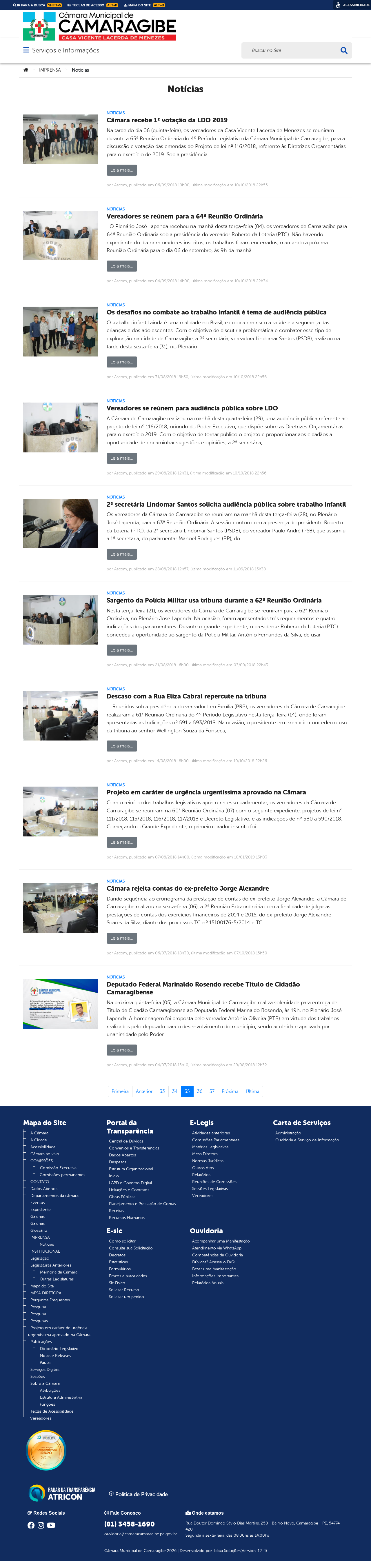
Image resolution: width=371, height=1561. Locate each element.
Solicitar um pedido (126, 1297)
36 (199, 1091)
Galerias (37, 1216)
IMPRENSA (50, 70)
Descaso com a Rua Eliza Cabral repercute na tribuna (187, 696)
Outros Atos (203, 1168)
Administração (288, 1133)
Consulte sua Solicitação (131, 1248)
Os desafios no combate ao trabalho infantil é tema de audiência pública (217, 312)
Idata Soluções (227, 1551)
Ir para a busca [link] (38, 5)
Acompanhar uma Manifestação (221, 1241)
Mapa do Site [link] (146, 5)
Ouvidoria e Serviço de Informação (307, 1140)
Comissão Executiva (58, 1168)
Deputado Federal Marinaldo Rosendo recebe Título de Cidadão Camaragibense (203, 988)
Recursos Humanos (127, 1218)
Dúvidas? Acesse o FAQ (213, 1262)
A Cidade (38, 1140)
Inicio (114, 1176)
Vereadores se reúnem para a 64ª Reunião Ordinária (185, 216)
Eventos (37, 1202)
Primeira (120, 1091)
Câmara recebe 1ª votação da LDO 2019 (167, 120)
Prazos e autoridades (128, 1276)
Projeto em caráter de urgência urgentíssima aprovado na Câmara (206, 792)
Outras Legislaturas (57, 1279)
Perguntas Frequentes (50, 1300)
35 (187, 1091)
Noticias (116, 113)
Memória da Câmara (58, 1272)
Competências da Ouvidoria (217, 1255)
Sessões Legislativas (210, 1189)
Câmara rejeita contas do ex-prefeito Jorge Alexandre (188, 888)
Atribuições (50, 1390)
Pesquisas (39, 1321)
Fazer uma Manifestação (214, 1269)
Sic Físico (117, 1283)
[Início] (25, 70)
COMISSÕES (41, 1161)
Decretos (117, 1255)
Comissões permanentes (62, 1175)
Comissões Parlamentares (215, 1140)
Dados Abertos (43, 1189)
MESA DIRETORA (45, 1293)
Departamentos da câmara (54, 1196)
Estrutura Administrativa (61, 1397)
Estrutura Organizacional (131, 1169)
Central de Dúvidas (126, 1141)
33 (162, 1091)
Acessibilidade (43, 1147)
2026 (171, 1551)
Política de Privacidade (141, 1494)
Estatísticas (118, 1262)
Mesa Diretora (205, 1154)
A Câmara (39, 1133)
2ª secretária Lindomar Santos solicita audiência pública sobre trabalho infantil (226, 504)
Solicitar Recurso (124, 1290)
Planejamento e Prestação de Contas (142, 1204)
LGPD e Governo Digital (130, 1183)
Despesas (117, 1162)
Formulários (120, 1269)
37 (212, 1091)
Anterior (144, 1091)
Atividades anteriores (211, 1133)
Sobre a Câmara (45, 1383)
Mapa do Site (42, 1286)
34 (174, 1091)
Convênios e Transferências (134, 1148)
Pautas (45, 1362)
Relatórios (201, 1175)
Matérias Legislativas (210, 1147)
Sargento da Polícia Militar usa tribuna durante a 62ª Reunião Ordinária (214, 600)
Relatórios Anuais (207, 1283)
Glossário (38, 1230)
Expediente (40, 1209)
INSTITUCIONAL (45, 1251)
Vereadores (40, 1418)
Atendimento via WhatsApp (216, 1248)
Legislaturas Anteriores (50, 1265)
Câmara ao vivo (44, 1154)
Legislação (39, 1258)
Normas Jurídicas (207, 1161)
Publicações (41, 1342)
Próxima (230, 1091)
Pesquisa (38, 1307)
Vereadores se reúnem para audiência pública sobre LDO (192, 408)
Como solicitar (122, 1241)
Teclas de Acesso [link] (94, 5)
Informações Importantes (215, 1276)
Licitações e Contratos (129, 1190)
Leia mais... (121, 170)
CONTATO (39, 1182)
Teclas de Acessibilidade (52, 1411)
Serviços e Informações (65, 50)
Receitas (116, 1211)
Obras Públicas (122, 1197)
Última (252, 1091)
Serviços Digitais (44, 1369)
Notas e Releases (55, 1355)
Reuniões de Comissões (214, 1182)
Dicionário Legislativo (59, 1349)
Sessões (37, 1376)
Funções (47, 1404)
